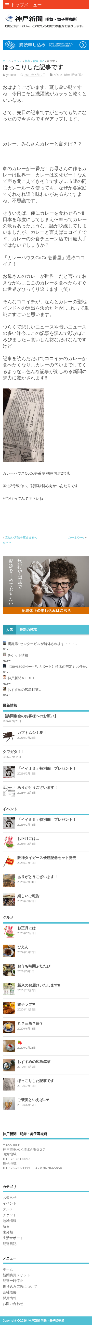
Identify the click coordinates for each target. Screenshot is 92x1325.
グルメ (58, 75)
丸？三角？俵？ (30, 1023)
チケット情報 (18, 655)
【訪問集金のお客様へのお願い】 (30, 715)
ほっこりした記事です (35, 1080)
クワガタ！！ (14, 751)
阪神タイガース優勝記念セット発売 (46, 857)
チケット (9, 1215)
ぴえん (22, 946)
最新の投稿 (28, 629)
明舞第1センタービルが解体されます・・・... (42, 644)
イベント (9, 1203)
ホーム (8, 1269)
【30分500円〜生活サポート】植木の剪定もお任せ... (48, 666)
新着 (67, 75)
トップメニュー (26, 5)
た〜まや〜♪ (76, 537)
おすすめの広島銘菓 (34, 1061)
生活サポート (13, 1238)
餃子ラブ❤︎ (26, 1004)
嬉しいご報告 (28, 895)
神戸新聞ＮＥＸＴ (21, 678)
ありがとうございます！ (37, 787)
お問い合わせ (13, 1304)
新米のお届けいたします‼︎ (38, 985)
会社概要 (9, 1292)
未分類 (8, 1232)
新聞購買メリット (16, 1275)
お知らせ (9, 1197)
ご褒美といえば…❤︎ (33, 1099)
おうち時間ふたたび (34, 965)
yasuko (11, 75)
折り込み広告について (20, 1286)
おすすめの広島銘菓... (24, 689)
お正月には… (28, 838)
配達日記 (77, 75)
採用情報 (9, 1298)
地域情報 (9, 1221)
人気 (9, 629)
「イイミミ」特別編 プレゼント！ (46, 768)
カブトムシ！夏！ (32, 732)
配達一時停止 (13, 1280)
